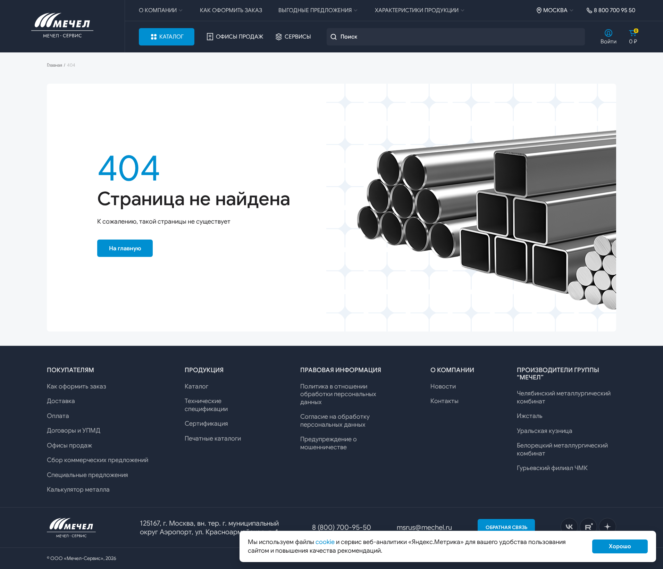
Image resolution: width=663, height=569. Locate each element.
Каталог (171, 36)
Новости (443, 386)
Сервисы (298, 36)
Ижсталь (530, 416)
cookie (325, 542)
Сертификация (206, 423)
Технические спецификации (206, 405)
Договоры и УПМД (73, 430)
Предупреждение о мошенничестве (328, 443)
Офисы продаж (239, 36)
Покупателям (70, 370)
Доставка (61, 401)
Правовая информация (340, 370)
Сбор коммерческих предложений (97, 460)
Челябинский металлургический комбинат (564, 397)
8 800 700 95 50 (614, 10)
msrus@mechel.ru (424, 527)
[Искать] (333, 36)
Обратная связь (506, 527)
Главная (54, 65)
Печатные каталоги (213, 438)
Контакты (444, 401)
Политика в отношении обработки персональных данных (338, 394)
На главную (125, 248)
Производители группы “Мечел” (558, 373)
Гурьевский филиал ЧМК (552, 468)
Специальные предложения (87, 475)
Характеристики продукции (417, 10)
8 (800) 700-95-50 (341, 527)
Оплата (58, 416)
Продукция (204, 370)
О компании (158, 10)
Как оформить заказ (231, 10)
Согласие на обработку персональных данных (335, 420)
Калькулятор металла (78, 489)
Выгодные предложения (315, 10)
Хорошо (620, 546)
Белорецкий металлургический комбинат (562, 449)
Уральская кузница (544, 431)
